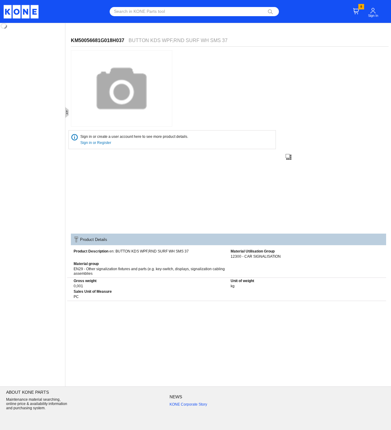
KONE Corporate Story (188, 404)
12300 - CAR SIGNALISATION (256, 256)
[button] (373, 8)
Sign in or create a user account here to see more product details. (134, 136)
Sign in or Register (96, 143)
